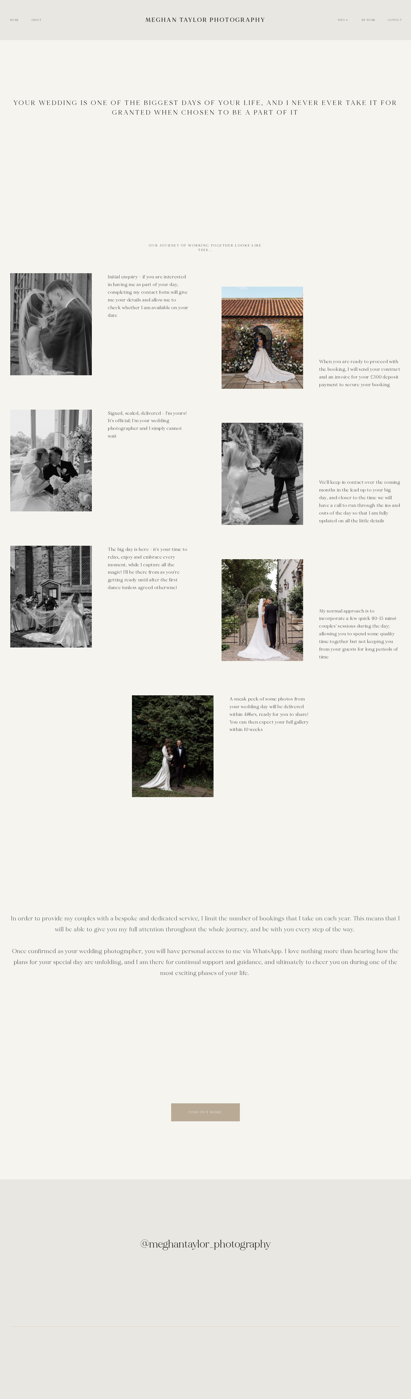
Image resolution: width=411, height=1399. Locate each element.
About (36, 20)
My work (368, 20)
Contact (395, 20)
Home (14, 20)
